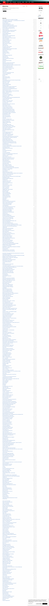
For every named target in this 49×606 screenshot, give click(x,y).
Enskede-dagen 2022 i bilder (5, 190)
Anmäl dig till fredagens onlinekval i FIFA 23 (7, 139)
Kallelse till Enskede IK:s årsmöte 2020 (6, 336)
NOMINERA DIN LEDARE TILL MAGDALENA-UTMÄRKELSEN (8, 244)
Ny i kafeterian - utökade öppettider (6, 360)
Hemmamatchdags (4, 389)
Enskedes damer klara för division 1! (6, 544)
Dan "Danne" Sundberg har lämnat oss (6, 352)
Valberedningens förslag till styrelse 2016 (7, 572)
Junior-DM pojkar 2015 (4, 589)
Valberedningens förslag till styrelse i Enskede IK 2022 (8, 233)
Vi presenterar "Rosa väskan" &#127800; (6, 245)
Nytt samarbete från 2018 (5, 492)
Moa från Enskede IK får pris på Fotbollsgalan (7, 346)
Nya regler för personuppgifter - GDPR (6, 470)
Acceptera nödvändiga (39, 603)
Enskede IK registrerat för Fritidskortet (6, 43)
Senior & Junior (19, 2)
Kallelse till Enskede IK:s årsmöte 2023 (6, 164)
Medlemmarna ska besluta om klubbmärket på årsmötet (8, 35)
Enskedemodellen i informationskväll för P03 (7, 483)
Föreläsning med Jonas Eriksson (6, 571)
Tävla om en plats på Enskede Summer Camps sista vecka (8, 206)
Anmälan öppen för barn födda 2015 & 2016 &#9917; (8, 272)
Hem (4, 2)
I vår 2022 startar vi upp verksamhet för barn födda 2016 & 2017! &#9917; (10, 243)
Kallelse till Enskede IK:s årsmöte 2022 (6, 229)
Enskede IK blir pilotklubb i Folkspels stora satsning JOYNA (9, 112)
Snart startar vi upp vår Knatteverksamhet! (7, 400)
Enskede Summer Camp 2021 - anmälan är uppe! (7, 271)
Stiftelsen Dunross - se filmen (5, 82)
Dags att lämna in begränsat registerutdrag (7, 268)
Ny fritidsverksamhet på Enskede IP (6, 161)
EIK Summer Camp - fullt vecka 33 (6, 312)
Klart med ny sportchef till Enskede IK (6, 405)
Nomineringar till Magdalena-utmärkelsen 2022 (7, 178)
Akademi (23, 2)
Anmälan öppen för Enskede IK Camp (6, 562)
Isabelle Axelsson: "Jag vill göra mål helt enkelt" (7, 174)
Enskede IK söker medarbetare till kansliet (7, 520)
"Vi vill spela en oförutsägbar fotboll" (6, 73)
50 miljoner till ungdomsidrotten (6, 600)
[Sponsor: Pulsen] (9, 0)
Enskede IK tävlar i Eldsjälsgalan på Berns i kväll (7, 404)
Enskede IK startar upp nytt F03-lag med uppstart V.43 (8, 510)
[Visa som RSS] (26, 6)
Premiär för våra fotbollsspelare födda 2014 (7, 392)
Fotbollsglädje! (4, 364)
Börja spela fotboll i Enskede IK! (6, 493)
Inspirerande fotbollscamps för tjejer (6, 138)
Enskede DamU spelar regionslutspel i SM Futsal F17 (8, 416)
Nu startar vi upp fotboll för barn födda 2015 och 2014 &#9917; (9, 326)
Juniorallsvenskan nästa (5, 351)
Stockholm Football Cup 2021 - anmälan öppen (7, 296)
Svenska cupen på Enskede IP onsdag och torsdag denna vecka (9, 86)
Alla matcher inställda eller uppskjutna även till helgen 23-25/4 (9, 267)
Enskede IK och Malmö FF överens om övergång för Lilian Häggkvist (10, 19)
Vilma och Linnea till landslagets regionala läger (7, 453)
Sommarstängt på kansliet (5, 205)
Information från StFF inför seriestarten (6, 60)
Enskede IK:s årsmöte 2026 (5, 29)
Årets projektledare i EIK (5, 334)
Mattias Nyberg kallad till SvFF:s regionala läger (7, 415)
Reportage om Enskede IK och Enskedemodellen (7, 506)
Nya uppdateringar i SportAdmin (6, 177)
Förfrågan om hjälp (4, 227)
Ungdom (26, 2)
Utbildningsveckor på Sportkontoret (6, 181)
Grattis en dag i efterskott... (5, 299)
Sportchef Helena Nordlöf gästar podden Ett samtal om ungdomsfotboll (10, 167)
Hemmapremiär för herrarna (5, 99)
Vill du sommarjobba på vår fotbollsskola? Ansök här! (8, 412)
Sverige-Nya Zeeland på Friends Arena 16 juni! (7, 148)
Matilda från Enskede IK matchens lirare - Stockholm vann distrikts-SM (10, 293)
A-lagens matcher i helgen (5, 387)
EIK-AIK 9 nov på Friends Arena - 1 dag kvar (7, 350)
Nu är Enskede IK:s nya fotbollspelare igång (7, 560)
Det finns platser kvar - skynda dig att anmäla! (7, 95)
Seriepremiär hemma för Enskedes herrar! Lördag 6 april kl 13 (9, 401)
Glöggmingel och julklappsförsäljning (6, 122)
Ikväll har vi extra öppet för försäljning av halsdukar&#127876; (9, 339)
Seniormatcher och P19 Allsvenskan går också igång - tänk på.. (9, 309)
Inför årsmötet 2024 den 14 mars (6, 114)
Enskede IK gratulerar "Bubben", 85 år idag (7, 260)
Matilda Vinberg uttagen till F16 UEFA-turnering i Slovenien (8, 403)
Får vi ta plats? (4, 467)
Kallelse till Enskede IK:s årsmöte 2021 (6, 282)
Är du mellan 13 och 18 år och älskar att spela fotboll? (8, 547)
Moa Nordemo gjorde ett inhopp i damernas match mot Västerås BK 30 (10, 136)
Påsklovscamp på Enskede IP (5, 231)
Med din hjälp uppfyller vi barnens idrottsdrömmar (8, 125)
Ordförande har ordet (4, 44)
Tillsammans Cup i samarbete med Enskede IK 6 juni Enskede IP (9, 522)
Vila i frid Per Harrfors (4, 123)
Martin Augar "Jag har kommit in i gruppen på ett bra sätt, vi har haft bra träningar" (11, 176)
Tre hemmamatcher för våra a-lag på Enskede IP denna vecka (9, 376)
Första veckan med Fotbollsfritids (6, 152)
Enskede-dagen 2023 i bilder (5, 163)
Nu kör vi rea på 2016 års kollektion (6, 537)
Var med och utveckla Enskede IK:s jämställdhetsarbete (8, 216)
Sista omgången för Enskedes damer (6, 545)
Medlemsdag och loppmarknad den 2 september (7, 140)
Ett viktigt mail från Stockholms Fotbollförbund (7, 286)
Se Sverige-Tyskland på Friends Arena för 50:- (7, 430)
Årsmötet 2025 (4, 61)
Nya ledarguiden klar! (4, 494)
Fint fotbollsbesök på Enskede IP (6, 549)
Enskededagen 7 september (5, 85)
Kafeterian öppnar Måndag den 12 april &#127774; (7, 270)
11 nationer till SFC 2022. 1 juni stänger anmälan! (7, 217)
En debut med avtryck (4, 452)
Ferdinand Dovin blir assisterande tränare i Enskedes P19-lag (9, 141)
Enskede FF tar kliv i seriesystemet (6, 115)
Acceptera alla (45, 603)
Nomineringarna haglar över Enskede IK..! (7, 441)
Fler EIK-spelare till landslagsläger (6, 469)
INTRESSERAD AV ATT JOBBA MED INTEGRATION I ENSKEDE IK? (9, 534)
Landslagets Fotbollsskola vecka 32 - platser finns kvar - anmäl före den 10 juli (11, 519)
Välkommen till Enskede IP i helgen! (6, 563)
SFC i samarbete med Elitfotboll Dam (6, 335)
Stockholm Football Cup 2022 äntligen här (7, 203)
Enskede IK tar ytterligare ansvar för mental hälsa (8, 58)
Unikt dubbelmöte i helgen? (5, 363)
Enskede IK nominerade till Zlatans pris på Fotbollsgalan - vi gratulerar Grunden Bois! (12, 442)
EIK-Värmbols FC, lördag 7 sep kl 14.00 (6, 362)
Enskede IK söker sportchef (5, 431)
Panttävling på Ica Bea (4, 179)
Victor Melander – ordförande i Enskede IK (7, 101)
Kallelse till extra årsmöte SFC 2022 (6, 219)
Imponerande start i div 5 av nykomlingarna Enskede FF (8, 87)
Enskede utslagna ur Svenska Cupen (6, 128)
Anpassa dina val (30, 603)
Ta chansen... (3, 466)
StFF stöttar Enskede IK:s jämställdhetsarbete (7, 207)
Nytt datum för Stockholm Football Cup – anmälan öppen (8, 126)
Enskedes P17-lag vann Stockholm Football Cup (7, 202)
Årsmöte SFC (3, 75)
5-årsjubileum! (4, 310)
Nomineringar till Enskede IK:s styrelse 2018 (7, 491)
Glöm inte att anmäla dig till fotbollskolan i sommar (8, 468)
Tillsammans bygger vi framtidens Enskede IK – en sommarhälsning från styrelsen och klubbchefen (13, 20)
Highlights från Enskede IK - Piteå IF (6, 561)
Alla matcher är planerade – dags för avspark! (7, 100)
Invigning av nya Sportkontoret (5, 194)
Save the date (4, 149)
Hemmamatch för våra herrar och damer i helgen (7, 218)
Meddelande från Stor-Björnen (5, 96)
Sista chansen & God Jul (5, 70)
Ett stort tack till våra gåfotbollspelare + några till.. (8, 313)
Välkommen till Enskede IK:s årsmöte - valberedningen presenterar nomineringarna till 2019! (12, 414)
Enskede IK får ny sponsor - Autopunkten (7, 69)
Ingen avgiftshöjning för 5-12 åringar (6, 113)
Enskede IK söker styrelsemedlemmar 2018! (7, 505)
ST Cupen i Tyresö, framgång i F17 (6, 425)
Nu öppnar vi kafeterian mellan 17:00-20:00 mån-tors (8, 230)
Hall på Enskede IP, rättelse (5, 57)
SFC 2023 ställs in (4, 151)
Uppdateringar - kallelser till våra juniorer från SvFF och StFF (9, 256)
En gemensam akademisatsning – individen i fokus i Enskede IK (9, 30)
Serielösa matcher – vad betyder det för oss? (7, 135)
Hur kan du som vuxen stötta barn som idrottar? (7, 523)
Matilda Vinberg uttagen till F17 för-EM (6, 365)
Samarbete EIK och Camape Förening (6, 573)
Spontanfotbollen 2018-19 (5, 439)
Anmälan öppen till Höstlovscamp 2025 (6, 49)
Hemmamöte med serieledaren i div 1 (6, 390)
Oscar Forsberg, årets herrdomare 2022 (6, 150)
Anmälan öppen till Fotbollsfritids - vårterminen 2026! (8, 31)
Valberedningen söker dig (5, 34)
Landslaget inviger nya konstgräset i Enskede (7, 597)
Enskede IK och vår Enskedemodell (6, 297)
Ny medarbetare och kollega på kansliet (6, 215)
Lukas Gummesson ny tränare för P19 (6, 162)
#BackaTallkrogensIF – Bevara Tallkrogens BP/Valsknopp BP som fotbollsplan (11, 246)
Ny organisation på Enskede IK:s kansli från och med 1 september (9, 48)
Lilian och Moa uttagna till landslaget (6, 84)
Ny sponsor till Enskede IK (5, 22)
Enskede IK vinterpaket (5, 508)
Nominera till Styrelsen (5, 585)
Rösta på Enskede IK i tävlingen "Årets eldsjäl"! (7, 427)
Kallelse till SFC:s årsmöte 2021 (6, 247)
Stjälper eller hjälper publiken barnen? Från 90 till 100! (8, 269)
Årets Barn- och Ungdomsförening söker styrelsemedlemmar (9, 536)
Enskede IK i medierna (4, 535)
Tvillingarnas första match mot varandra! (7, 548)
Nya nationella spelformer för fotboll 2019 (7, 428)
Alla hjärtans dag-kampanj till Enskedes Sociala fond (8, 109)
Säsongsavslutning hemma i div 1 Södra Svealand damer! (8, 359)
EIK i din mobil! (4, 375)
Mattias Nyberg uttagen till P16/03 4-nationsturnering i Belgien (9, 402)
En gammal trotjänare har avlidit (6, 532)
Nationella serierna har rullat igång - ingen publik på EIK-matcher (9, 308)
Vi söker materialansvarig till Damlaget (6, 324)
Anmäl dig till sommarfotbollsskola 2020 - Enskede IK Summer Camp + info (10, 322)
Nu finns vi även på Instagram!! (5, 479)
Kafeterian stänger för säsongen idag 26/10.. (7, 127)
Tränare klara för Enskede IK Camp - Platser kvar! (7, 557)
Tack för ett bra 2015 (4, 575)
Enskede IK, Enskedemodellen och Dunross (7, 509)
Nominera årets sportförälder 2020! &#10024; (7, 285)
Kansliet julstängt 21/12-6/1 (5, 429)
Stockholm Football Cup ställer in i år (6, 307)
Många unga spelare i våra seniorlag (6, 338)
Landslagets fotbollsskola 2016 (6, 558)
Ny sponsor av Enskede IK (5, 495)
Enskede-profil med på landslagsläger (6, 193)
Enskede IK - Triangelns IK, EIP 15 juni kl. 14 (7, 379)
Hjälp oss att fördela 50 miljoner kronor (6, 576)
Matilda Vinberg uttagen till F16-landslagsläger (7, 413)
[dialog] (38, 601)
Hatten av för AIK (4, 347)
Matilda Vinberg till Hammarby (5, 283)
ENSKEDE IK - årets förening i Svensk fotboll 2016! (8, 533)
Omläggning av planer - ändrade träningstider (7, 189)
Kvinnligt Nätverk (4, 59)
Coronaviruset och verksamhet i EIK (6, 323)
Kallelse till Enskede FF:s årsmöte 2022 (6, 232)
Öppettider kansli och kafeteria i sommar (7, 518)
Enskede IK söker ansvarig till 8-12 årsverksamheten (8, 333)
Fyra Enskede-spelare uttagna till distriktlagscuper (8, 443)
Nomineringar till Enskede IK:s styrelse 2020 (7, 325)
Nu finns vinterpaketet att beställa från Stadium (7, 584)
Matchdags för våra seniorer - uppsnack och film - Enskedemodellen (10, 257)
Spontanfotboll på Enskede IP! (5, 524)
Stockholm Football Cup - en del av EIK (6, 175)
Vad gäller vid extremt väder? (5, 83)
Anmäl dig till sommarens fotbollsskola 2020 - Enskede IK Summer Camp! (10, 378)
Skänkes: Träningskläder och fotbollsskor (7, 165)
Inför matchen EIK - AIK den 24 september (7, 46)
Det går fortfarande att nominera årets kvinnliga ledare (8, 111)
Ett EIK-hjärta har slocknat (5, 32)
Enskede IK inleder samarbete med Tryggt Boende (8, 546)
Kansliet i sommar (4, 373)
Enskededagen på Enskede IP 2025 (6, 47)
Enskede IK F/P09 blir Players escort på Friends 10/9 (8, 455)
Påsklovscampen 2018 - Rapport (6, 471)
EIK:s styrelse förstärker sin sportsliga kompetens (8, 242)
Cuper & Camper (14, 2)
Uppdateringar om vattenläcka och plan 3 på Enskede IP (8, 62)
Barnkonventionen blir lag (5, 337)
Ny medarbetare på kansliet (5, 457)
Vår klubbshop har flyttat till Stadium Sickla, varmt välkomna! (9, 484)
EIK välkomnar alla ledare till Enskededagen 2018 (7, 444)
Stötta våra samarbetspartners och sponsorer (7, 321)
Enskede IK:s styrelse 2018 (5, 458)
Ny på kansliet (4, 599)
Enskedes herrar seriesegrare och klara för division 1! (8, 588)
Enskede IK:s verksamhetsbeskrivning (6, 388)
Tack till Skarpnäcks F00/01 (5, 550)
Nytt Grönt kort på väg (4, 273)
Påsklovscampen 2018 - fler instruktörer (6, 481)
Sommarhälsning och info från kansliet (6, 254)
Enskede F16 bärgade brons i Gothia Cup (6, 465)
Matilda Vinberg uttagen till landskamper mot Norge (8, 454)
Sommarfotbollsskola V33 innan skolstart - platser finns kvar (9, 374)
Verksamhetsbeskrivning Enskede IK (6, 426)
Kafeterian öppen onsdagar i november (6, 124)
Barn (29, 2)
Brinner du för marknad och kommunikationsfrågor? (8, 166)
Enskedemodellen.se (4, 574)
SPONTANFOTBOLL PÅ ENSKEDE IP (6, 559)
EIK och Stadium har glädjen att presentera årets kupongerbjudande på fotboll (11, 97)
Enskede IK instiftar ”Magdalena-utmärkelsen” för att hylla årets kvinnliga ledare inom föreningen (13, 255)
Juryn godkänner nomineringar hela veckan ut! (7, 108)
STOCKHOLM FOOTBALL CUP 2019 (6, 445)
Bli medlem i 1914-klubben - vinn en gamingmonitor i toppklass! (9, 311)
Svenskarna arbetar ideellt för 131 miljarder (7, 418)
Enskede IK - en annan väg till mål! (6, 521)
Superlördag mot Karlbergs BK (5, 214)
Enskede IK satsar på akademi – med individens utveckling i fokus (9, 137)
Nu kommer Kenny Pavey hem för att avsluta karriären (8, 349)
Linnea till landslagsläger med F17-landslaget (7, 417)
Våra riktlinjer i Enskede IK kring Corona (6, 295)
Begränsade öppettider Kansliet (6, 577)
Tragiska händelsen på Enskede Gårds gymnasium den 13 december (9, 497)
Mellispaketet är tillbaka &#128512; (6, 298)
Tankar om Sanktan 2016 (5, 587)
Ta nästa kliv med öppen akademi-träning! (7, 98)
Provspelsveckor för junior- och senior (6, 180)
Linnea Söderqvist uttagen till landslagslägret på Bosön (8, 440)
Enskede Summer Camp (5, 56)
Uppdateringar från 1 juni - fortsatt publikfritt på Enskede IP (9, 259)
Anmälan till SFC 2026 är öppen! (5, 42)
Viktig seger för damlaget (5, 191)
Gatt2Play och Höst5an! (5, 507)
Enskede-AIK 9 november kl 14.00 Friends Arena (7, 348)
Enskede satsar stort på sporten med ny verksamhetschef (8, 201)
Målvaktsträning (5, 6)
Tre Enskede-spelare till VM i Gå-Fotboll (6, 204)
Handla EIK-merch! (4, 71)
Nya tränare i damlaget (5, 74)
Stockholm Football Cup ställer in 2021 (6, 258)
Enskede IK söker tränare (5, 45)
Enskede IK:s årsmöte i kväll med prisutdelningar (7, 228)
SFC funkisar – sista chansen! (5, 391)
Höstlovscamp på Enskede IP (5, 188)
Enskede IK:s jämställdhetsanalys (6, 192)
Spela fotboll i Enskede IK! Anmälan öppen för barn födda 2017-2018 (10, 153)
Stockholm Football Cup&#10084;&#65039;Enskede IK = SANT (9, 220)
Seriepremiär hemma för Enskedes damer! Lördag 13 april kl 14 (9, 399)
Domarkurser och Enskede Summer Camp (7, 281)
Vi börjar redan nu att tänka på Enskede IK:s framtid (8, 72)
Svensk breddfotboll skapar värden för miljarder (7, 456)
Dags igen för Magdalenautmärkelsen (6, 33)
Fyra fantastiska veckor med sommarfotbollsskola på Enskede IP (9, 88)
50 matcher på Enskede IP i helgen (6, 361)
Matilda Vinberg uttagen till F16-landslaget (7, 377)
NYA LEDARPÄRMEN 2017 (5, 511)
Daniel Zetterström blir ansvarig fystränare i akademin (8, 110)
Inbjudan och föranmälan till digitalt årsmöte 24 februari (8, 280)
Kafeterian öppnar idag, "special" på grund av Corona (8, 320)
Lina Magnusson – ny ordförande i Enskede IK (7, 154)
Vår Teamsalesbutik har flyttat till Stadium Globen (7, 294)
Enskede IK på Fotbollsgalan (5, 531)
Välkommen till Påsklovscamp (5, 482)
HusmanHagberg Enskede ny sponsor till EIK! (7, 386)
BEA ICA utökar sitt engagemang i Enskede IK (7, 478)
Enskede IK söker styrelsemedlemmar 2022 (7, 241)
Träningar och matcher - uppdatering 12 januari (7, 284)
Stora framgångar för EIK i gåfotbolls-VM (7, 21)
